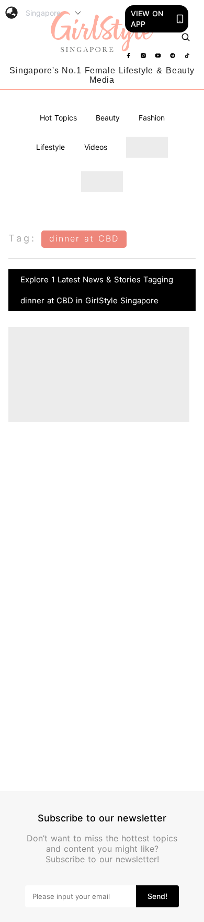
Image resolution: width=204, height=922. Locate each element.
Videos (95, 146)
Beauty (108, 117)
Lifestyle (50, 146)
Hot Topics (58, 117)
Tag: (22, 238)
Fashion (152, 117)
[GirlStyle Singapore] (102, 32)
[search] (185, 37)
